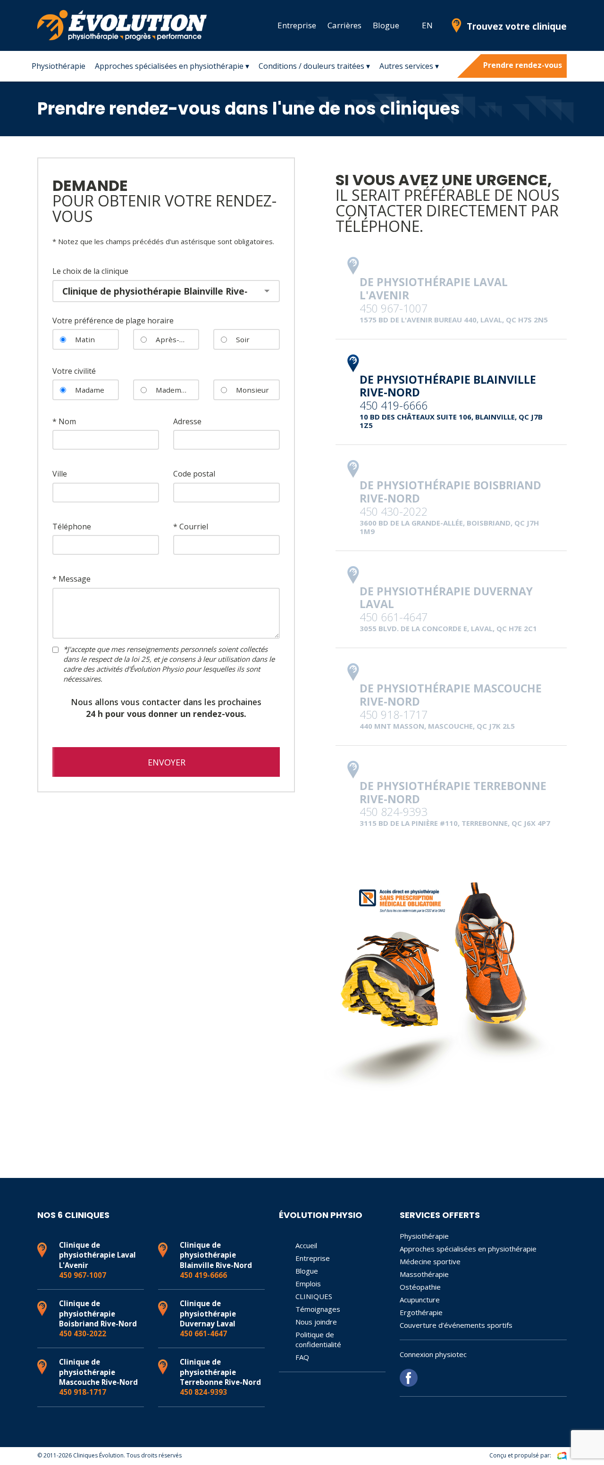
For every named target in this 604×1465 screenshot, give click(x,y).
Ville (59, 474)
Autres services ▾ (409, 66)
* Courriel (190, 526)
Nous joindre (316, 1321)
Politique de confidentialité (318, 1339)
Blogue (386, 25)
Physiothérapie (58, 66)
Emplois (308, 1283)
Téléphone (71, 526)
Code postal (194, 474)
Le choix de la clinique (90, 271)
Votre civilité (74, 371)
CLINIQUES (313, 1296)
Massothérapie (424, 1274)
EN (427, 25)
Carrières (344, 25)
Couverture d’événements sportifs (456, 1325)
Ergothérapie (421, 1312)
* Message (71, 579)
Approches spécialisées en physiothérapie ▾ (172, 66)
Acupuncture (420, 1299)
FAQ (302, 1357)
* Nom (64, 421)
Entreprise (296, 25)
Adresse (187, 421)
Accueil (306, 1245)
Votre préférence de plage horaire (113, 320)
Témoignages (317, 1309)
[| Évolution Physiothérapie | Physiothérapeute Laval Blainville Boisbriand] (410, 25)
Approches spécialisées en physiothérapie (468, 1248)
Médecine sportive (430, 1261)
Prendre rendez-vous (522, 65)
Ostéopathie (420, 1287)
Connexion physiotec (433, 1354)
